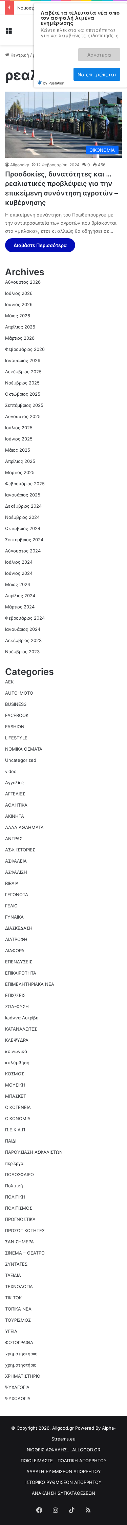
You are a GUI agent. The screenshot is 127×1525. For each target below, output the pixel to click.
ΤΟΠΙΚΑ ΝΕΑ (18, 1309)
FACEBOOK (16, 715)
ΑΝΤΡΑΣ (13, 838)
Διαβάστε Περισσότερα (40, 245)
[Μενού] (8, 32)
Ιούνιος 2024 (19, 573)
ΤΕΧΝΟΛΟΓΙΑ (19, 1286)
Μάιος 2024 (17, 584)
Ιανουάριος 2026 (22, 360)
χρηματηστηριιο (21, 1353)
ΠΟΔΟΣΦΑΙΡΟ (19, 1174)
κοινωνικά (16, 1051)
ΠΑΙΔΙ (10, 1141)
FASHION (14, 726)
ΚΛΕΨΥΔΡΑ (16, 1040)
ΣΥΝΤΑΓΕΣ (16, 1264)
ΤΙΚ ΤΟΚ (13, 1297)
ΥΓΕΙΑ (11, 1331)
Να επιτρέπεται (97, 66)
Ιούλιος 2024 (19, 562)
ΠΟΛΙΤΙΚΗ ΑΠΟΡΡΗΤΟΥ (82, 1460)
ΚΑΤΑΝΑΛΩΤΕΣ (21, 1029)
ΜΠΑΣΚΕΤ (15, 1096)
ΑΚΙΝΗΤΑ (14, 816)
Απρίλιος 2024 (20, 595)
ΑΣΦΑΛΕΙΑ (16, 861)
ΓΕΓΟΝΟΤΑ (16, 894)
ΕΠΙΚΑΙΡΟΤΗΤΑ (20, 973)
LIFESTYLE (16, 737)
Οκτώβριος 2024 (22, 528)
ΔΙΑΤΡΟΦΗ (16, 939)
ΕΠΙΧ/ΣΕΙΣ (15, 995)
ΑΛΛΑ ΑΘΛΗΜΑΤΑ (24, 827)
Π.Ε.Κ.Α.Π (15, 1129)
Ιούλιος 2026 (19, 293)
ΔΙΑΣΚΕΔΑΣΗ (19, 928)
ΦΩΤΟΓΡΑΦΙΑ (19, 1342)
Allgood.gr (19, 164)
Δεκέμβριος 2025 (23, 371)
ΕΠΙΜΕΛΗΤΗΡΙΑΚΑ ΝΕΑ (29, 984)
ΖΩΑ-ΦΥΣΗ (17, 1006)
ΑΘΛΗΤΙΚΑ (16, 805)
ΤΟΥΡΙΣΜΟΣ (18, 1320)
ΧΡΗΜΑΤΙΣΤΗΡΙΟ (22, 1376)
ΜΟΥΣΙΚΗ (15, 1085)
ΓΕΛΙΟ (11, 905)
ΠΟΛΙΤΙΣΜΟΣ (18, 1208)
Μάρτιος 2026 (20, 338)
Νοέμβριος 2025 (22, 382)
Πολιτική (14, 1185)
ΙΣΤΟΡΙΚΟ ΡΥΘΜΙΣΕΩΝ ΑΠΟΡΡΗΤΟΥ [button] (63, 1482)
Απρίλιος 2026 (20, 327)
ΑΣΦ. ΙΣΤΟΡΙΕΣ (20, 849)
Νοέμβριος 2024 (22, 517)
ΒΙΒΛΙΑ (12, 883)
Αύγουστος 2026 (23, 282)
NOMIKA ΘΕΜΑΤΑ (23, 749)
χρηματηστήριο (21, 1365)
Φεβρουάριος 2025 (25, 483)
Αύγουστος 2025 (23, 416)
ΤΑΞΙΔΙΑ (13, 1275)
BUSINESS (15, 704)
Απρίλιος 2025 (20, 461)
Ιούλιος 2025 (19, 427)
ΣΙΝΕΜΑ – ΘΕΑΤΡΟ (25, 1253)
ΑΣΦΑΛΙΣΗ (16, 872)
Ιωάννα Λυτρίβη (22, 1017)
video (11, 771)
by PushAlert (53, 74)
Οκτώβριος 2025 (22, 394)
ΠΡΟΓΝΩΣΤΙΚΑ (20, 1219)
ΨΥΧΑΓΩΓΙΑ (17, 1387)
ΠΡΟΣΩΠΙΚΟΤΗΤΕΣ (25, 1230)
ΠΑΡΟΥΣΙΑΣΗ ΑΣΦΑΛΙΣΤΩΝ (34, 1152)
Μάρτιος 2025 (20, 472)
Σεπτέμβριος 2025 (24, 405)
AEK (9, 681)
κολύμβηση (17, 1062)
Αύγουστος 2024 (23, 550)
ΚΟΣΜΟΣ (14, 1073)
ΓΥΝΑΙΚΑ (14, 917)
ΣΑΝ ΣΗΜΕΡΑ (19, 1241)
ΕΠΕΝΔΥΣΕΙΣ (18, 961)
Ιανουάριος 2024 (22, 629)
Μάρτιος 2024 (20, 606)
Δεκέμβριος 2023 (23, 640)
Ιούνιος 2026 (19, 304)
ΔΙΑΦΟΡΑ (14, 950)
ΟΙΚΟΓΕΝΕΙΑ (18, 1107)
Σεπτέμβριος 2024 (24, 539)
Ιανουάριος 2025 (22, 494)
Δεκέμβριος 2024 (23, 506)
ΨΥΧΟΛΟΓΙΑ (17, 1398)
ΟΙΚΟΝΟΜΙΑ (17, 1118)
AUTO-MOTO (19, 693)
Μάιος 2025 (17, 450)
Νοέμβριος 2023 (22, 651)
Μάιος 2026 (17, 315)
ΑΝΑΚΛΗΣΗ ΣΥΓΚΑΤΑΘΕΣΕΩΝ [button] (63, 1493)
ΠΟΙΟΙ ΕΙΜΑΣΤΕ (37, 1460)
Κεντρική (19, 55)
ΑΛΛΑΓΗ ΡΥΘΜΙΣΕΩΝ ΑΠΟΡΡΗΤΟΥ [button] (63, 1471)
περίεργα (14, 1163)
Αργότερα (104, 51)
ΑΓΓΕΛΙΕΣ (15, 793)
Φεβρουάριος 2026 (25, 349)
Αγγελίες (14, 782)
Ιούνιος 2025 (19, 438)
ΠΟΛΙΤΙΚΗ (15, 1197)
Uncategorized (20, 760)
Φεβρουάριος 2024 (25, 618)
